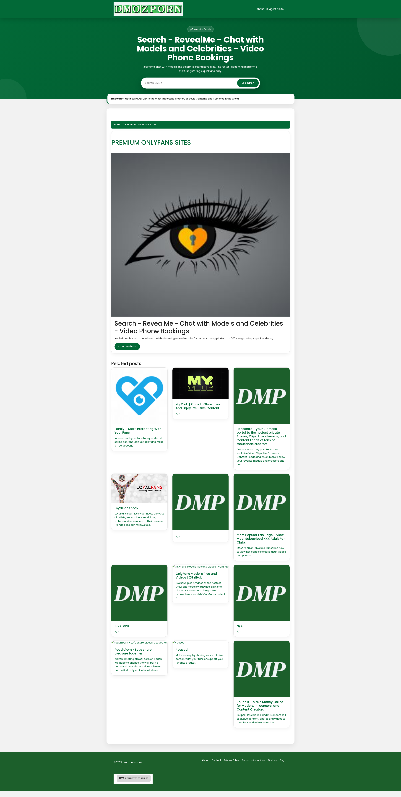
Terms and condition (253, 760)
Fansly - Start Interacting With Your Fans (138, 431)
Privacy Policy (231, 760)
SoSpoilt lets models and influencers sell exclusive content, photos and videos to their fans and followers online (261, 718)
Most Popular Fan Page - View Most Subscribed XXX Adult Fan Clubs (261, 539)
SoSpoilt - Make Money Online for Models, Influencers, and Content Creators (260, 706)
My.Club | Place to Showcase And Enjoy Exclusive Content (198, 406)
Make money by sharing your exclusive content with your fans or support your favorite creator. (199, 659)
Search (249, 83)
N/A (178, 413)
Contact (216, 760)
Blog (282, 760)
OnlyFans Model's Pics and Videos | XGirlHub (196, 575)
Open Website (127, 346)
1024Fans (122, 626)
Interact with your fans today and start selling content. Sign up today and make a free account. (139, 441)
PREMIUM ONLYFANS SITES (151, 142)
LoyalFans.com (126, 508)
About (260, 9)
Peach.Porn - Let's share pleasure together (133, 651)
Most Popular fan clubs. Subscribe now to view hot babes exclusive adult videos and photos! (261, 551)
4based (182, 649)
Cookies (272, 760)
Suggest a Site (275, 9)
